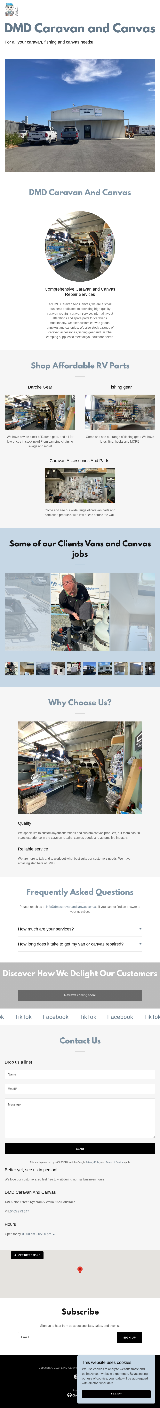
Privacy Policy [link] (93, 1162)
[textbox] (80, 1074)
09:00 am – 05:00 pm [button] (36, 1234)
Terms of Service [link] (115, 1162)
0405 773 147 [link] (19, 1211)
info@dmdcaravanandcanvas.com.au (72, 906)
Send (80, 1148)
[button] (53, 1234)
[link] (11, 9)
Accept (116, 1394)
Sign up (129, 1337)
